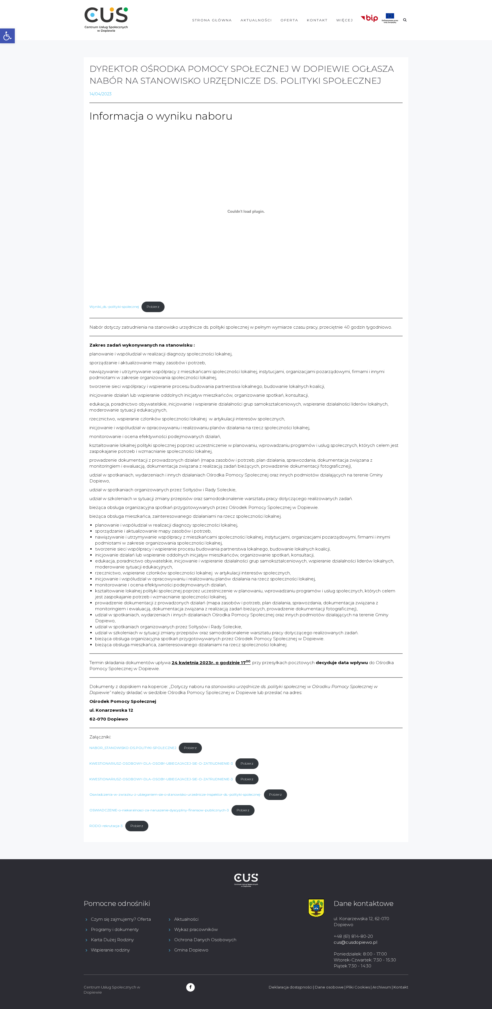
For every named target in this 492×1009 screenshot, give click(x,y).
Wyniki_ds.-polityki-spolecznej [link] (114, 306)
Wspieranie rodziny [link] (110, 950)
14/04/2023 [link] (100, 94)
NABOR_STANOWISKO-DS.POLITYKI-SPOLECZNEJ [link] (132, 748)
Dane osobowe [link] (329, 987)
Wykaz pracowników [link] (196, 929)
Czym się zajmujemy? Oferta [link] (121, 919)
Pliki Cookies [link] (358, 987)
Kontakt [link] (317, 20)
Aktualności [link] (256, 20)
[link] (7, 35)
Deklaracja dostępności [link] (290, 987)
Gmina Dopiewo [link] (191, 950)
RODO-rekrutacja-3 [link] (106, 826)
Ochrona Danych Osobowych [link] (205, 939)
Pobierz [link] (153, 306)
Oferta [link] (289, 20)
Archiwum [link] (381, 987)
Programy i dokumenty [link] (115, 929)
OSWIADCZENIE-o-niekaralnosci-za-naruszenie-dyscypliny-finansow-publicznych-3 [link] (159, 810)
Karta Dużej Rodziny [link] (112, 939)
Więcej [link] (344, 20)
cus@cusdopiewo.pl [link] (355, 942)
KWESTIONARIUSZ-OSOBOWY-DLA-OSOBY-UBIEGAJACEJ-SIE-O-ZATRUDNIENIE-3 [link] (161, 763)
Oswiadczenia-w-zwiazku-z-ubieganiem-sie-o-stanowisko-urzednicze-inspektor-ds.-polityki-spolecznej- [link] (175, 794)
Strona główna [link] (212, 20)
